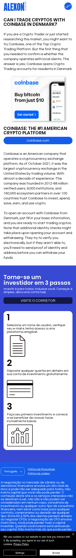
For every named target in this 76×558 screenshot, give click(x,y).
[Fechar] (71, 536)
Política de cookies (39, 473)
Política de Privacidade (41, 469)
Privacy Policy (21, 544)
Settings (19, 552)
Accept (56, 552)
